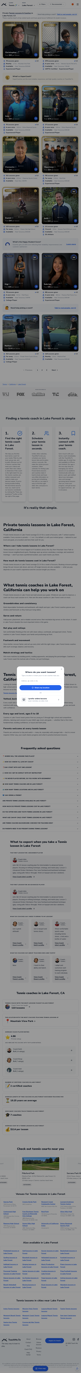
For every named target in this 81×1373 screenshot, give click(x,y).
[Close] (61, 669)
